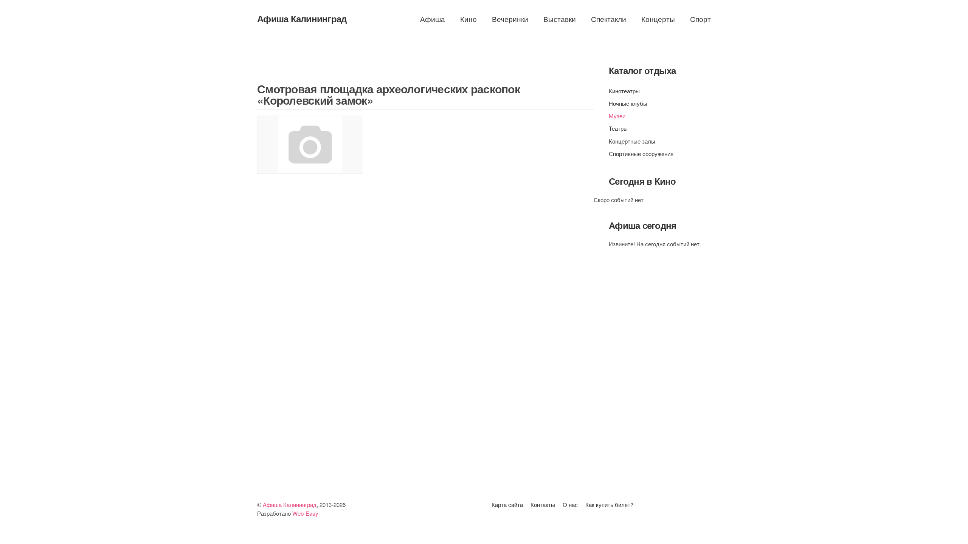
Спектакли (608, 19)
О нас (570, 504)
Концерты (658, 19)
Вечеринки (510, 19)
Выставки (559, 19)
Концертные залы (632, 141)
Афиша (432, 19)
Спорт (700, 19)
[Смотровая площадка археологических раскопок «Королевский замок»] (310, 144)
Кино (468, 19)
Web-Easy (305, 513)
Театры (618, 128)
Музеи (617, 116)
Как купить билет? (609, 504)
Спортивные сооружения (641, 154)
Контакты (543, 504)
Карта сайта (507, 504)
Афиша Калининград (301, 18)
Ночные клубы (628, 103)
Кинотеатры (624, 91)
